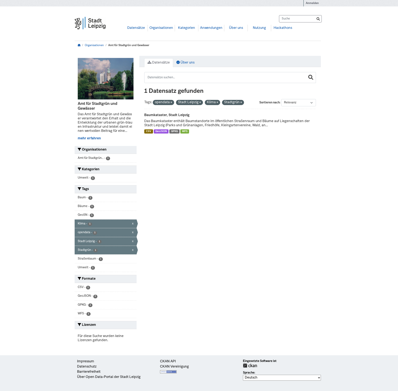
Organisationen (161, 28)
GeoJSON (161, 131)
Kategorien (186, 28)
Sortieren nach (269, 102)
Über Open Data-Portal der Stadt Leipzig (109, 377)
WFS (185, 131)
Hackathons (283, 28)
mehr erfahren (89, 138)
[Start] (79, 45)
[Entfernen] (171, 103)
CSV (148, 131)
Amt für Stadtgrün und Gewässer (128, 45)
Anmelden (312, 3)
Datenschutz (87, 366)
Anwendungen (211, 28)
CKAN (250, 365)
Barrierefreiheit (89, 372)
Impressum (85, 361)
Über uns (236, 28)
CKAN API (168, 361)
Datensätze (136, 28)
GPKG (174, 131)
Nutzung (259, 28)
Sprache (248, 372)
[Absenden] (318, 18)
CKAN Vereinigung (174, 366)
